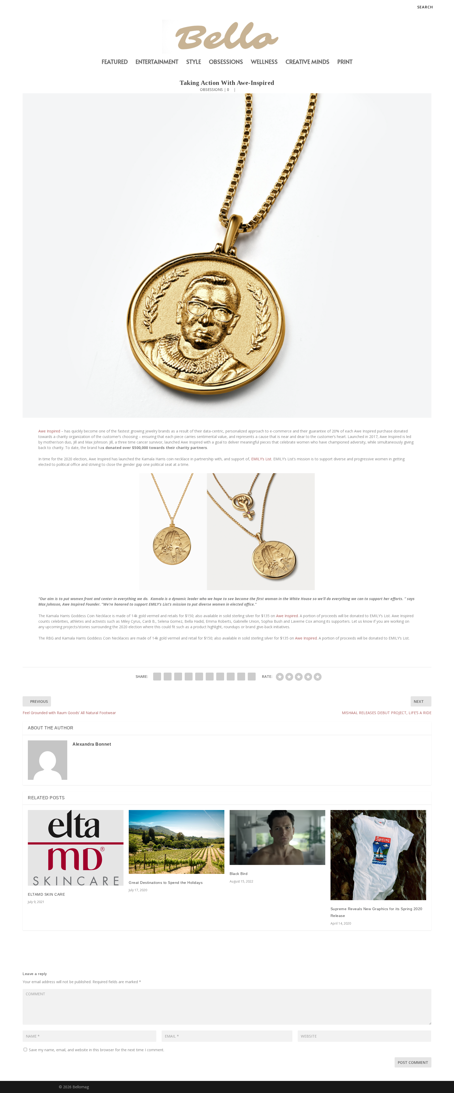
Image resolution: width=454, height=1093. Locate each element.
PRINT (345, 62)
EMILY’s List (261, 458)
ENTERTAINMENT (157, 62)
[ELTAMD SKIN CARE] (75, 847)
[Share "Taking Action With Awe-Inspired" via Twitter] (167, 676)
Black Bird (238, 874)
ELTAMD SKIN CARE (46, 894)
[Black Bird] (277, 837)
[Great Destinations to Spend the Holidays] (176, 842)
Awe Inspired (49, 431)
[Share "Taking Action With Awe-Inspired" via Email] (241, 676)
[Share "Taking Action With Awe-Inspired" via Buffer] (220, 676)
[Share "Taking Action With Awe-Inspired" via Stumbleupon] (230, 676)
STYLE (193, 62)
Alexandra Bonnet (92, 744)
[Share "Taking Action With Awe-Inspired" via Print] (251, 676)
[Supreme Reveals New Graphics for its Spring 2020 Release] (378, 855)
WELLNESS (264, 62)
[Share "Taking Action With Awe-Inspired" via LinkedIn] (209, 676)
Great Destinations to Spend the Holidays (166, 882)
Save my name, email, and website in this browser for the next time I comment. (96, 1049)
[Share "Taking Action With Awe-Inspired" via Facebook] (157, 676)
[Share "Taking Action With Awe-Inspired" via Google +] (178, 676)
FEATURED (115, 62)
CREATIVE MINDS (307, 62)
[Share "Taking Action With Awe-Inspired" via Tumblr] (188, 676)
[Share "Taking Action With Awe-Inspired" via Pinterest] (199, 676)
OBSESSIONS (226, 62)
